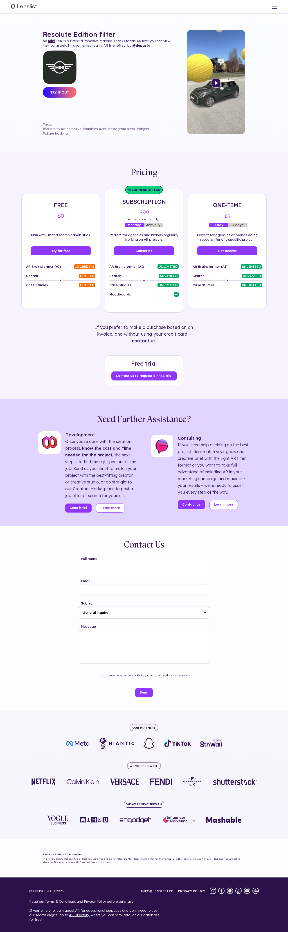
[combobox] (144, 613)
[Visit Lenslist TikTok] (238, 891)
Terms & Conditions (60, 901)
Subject (87, 603)
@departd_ (142, 45)
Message (88, 626)
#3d (46, 129)
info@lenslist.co (157, 891)
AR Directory (79, 915)
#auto (55, 129)
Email (85, 581)
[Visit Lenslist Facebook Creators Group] (255, 891)
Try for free (60, 251)
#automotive (71, 129)
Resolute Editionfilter (79, 34)
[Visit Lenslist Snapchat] (230, 891)
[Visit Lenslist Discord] (247, 891)
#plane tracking (55, 133)
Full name (89, 558)
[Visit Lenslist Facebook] (221, 891)
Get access (227, 251)
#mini (131, 129)
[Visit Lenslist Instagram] (213, 891)
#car (102, 129)
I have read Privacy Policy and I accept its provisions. (147, 675)
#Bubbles (90, 129)
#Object (143, 129)
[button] (205, 612)
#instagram (117, 129)
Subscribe (144, 251)
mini (51, 41)
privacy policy (191, 891)
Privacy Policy (95, 901)
